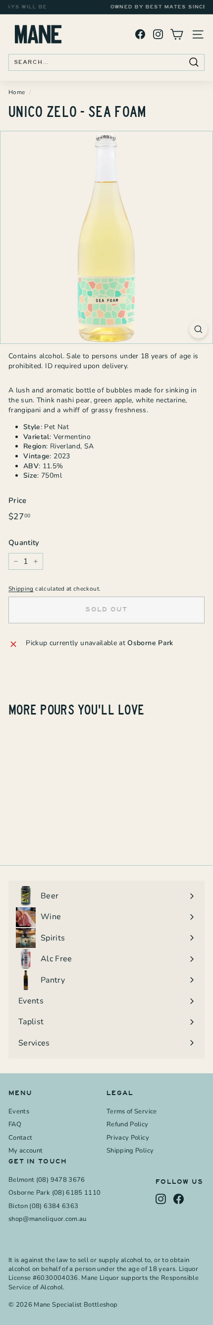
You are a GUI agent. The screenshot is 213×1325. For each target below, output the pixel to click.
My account (25, 1150)
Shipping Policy (130, 1150)
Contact (20, 1137)
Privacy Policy (127, 1137)
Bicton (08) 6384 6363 (43, 1206)
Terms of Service (131, 1111)
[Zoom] (198, 329)
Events (18, 1111)
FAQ (14, 1124)
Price (17, 500)
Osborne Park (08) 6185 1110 (54, 1192)
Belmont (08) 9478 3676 (46, 1179)
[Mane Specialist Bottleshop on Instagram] (158, 34)
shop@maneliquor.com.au (47, 1219)
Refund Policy (127, 1124)
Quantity (24, 543)
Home (16, 92)
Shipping (21, 589)
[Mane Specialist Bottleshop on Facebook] (140, 34)
